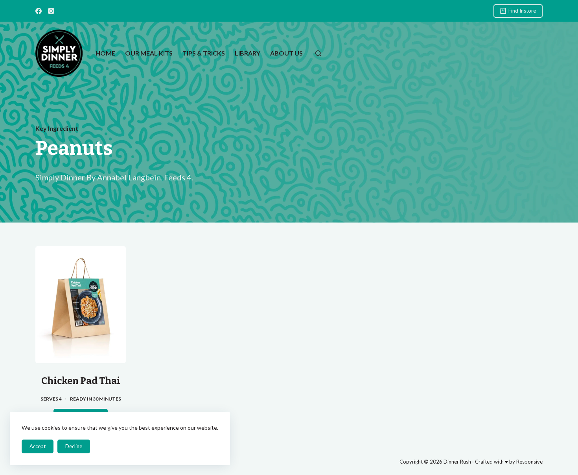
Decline (73, 446)
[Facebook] (38, 11)
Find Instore (522, 10)
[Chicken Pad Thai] (80, 304)
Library (247, 53)
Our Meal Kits (149, 53)
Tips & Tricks (203, 53)
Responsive (529, 461)
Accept (37, 446)
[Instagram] (51, 11)
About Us (286, 53)
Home (105, 53)
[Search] (318, 53)
